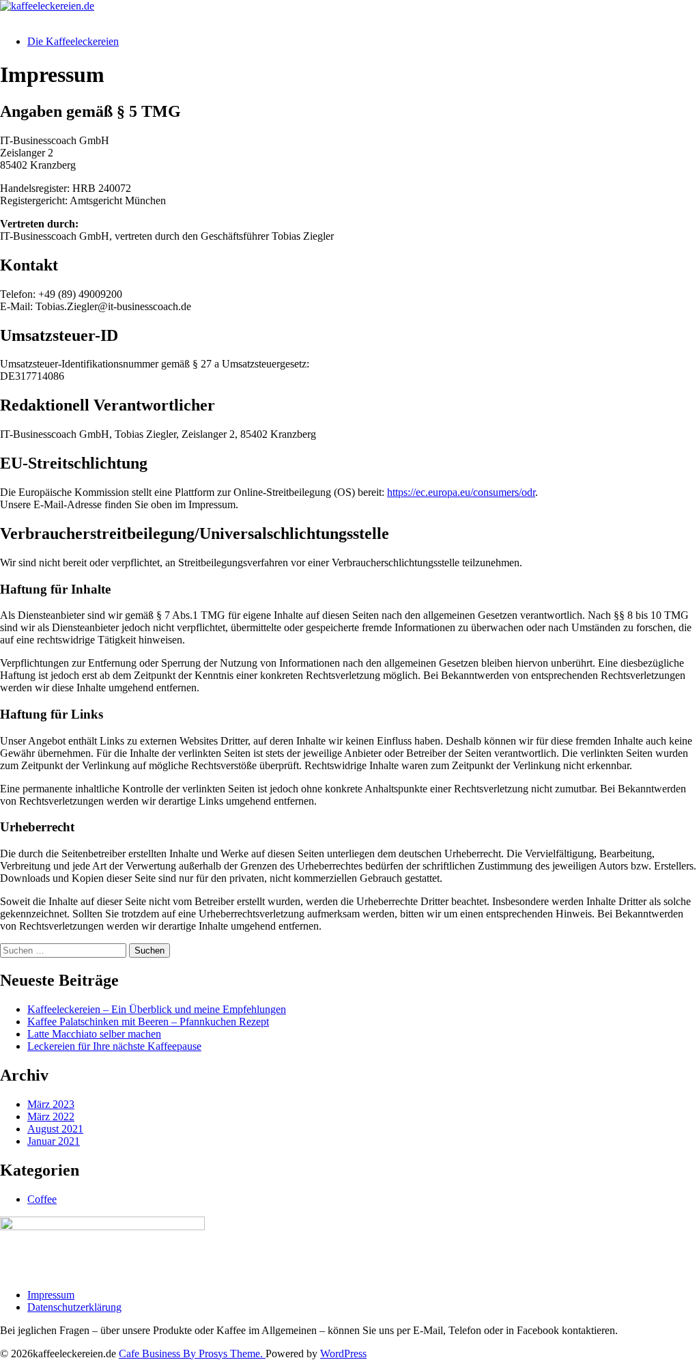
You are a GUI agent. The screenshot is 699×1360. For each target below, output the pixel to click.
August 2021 (55, 1129)
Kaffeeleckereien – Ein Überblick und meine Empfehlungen (156, 1009)
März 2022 (50, 1116)
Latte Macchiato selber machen (94, 1034)
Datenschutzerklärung (74, 1307)
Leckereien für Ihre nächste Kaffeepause (114, 1046)
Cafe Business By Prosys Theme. (192, 1353)
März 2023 (50, 1104)
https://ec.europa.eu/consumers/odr (461, 492)
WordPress (343, 1353)
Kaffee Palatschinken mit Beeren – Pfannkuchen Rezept (148, 1021)
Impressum (50, 1295)
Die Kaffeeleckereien (73, 41)
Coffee (42, 1199)
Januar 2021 (53, 1141)
